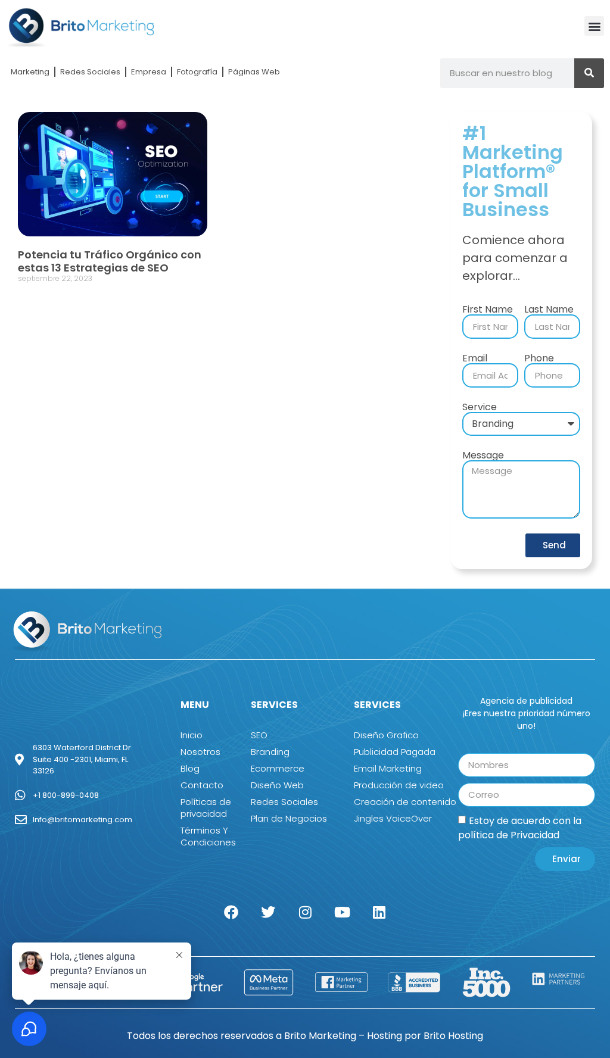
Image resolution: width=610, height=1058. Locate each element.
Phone (539, 358)
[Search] (589, 73)
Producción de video (399, 785)
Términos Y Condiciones (208, 836)
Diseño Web (277, 785)
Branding (270, 751)
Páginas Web (254, 71)
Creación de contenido (405, 801)
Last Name (549, 309)
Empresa (148, 71)
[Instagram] (305, 912)
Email (474, 358)
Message (483, 455)
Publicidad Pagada (394, 751)
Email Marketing (388, 768)
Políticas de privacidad (205, 807)
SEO (259, 735)
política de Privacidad (508, 834)
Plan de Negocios (289, 818)
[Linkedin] (379, 912)
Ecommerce (277, 768)
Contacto (201, 785)
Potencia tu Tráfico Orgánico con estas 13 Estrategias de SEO (109, 261)
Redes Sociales (90, 71)
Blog (190, 768)
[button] (594, 26)
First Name (487, 309)
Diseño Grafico (386, 735)
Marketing (30, 71)
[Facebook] (231, 912)
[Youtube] (342, 912)
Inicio (191, 735)
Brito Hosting (453, 1036)
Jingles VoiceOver (393, 818)
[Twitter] (268, 912)
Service (479, 407)
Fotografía (197, 71)
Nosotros (200, 751)
